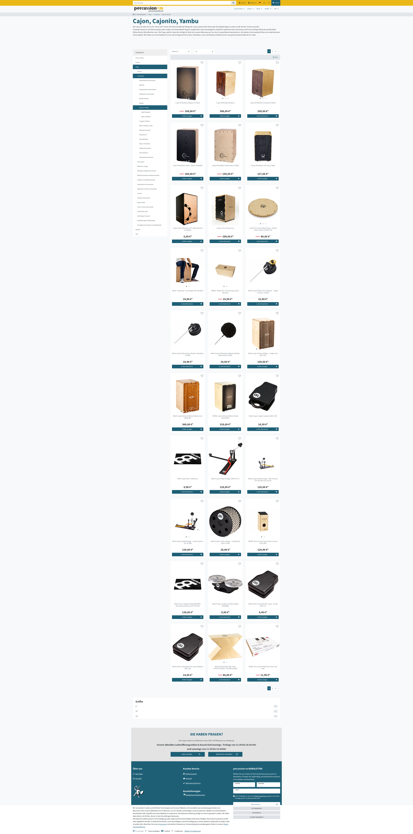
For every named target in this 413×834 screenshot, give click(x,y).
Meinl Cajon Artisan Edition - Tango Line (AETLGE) (263, 354)
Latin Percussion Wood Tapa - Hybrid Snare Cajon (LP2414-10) (263, 229)
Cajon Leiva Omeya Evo (225, 228)
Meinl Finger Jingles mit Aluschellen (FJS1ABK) (225, 605)
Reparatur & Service (193, 783)
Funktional (179, 831)
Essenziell (139, 831)
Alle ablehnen (256, 813)
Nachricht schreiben (224, 754)
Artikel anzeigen (187, 116)
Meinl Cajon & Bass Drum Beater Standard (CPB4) (187, 354)
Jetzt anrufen (186, 754)
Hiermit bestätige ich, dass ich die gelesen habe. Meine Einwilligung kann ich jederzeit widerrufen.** (257, 797)
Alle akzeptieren (257, 808)
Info (275, 9)
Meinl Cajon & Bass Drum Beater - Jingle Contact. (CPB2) (263, 292)
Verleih (267, 9)
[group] (187, 83)
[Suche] (233, 3)
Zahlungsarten (191, 774)
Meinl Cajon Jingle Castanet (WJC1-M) (263, 416)
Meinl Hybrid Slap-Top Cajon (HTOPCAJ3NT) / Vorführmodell (225, 668)
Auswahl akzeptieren (256, 817)
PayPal (167, 831)
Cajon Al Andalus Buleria (225, 103)
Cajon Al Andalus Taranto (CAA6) (263, 165)
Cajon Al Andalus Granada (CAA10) (263, 103)
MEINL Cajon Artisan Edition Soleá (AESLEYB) (225, 417)
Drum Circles (238, 9)
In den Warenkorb (262, 116)
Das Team (139, 774)
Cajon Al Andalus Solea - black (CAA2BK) (188, 165)
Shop (258, 9)
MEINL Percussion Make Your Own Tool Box (263, 668)
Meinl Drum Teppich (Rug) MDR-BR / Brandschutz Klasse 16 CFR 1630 (187, 605)
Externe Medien (154, 831)
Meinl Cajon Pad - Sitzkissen (187, 479)
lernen (249, 9)
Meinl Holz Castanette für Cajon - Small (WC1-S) (262, 605)
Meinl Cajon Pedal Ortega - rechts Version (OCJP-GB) (187, 542)
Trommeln (156, 14)
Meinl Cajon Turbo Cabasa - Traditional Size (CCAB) (225, 542)
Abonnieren (255, 804)
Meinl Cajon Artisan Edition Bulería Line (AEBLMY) (187, 417)
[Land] (260, 3)
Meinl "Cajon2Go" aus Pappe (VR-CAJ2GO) (187, 291)
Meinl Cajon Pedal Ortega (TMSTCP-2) (225, 479)
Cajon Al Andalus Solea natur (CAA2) (225, 165)
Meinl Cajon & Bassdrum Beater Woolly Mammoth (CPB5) (225, 354)
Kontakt (138, 778)
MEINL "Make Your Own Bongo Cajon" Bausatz (225, 292)
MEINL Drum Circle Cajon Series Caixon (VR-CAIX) (262, 542)
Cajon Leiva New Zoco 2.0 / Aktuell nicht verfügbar (188, 229)
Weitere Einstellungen (193, 831)
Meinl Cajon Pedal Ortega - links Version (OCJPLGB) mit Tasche (263, 480)
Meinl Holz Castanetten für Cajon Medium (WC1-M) (187, 668)
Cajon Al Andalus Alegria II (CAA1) (187, 103)
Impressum (162, 824)
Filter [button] (276, 57)
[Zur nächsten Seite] (278, 51)
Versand (189, 778)
